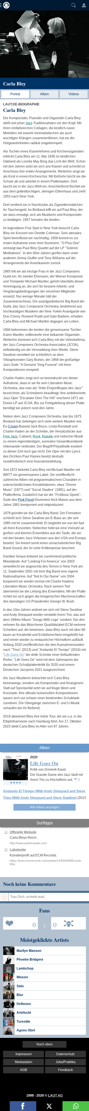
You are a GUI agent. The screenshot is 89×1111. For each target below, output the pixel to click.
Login (84, 5)
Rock (36, 436)
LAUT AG (55, 1095)
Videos (74, 94)
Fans (19, 923)
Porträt (15, 94)
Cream (13, 426)
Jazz (28, 123)
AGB (23, 1070)
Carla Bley (14, 83)
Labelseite (18, 849)
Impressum (24, 1054)
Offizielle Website (23, 832)
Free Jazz (10, 436)
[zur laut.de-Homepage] (5, 5)
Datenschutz (65, 1054)
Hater (54, 923)
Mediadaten (23, 1062)
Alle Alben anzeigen (44, 807)
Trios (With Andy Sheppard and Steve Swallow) (40, 798)
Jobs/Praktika (66, 1062)
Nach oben (44, 1044)
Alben (44, 94)
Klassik (47, 436)
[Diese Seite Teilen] (23, 1106)
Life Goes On (14, 654)
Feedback (65, 1070)
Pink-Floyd (26, 499)
